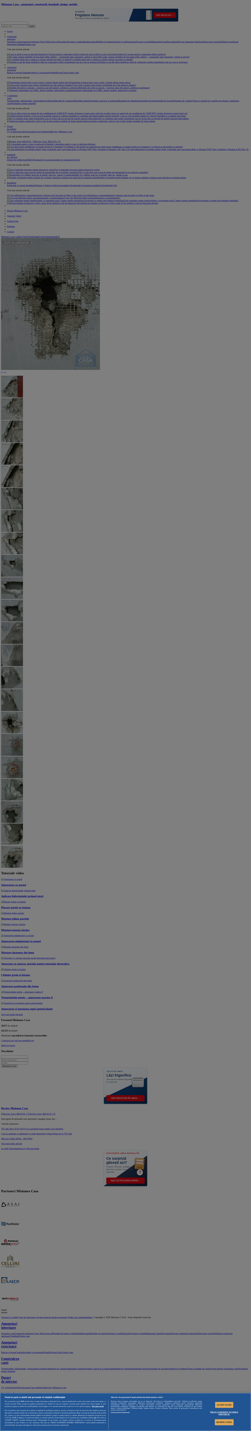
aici (95, 1418)
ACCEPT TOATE (224, 1405)
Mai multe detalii (98, 1406)
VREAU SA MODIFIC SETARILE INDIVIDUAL (224, 1413)
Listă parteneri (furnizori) (120, 1412)
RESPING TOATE (224, 1422)
